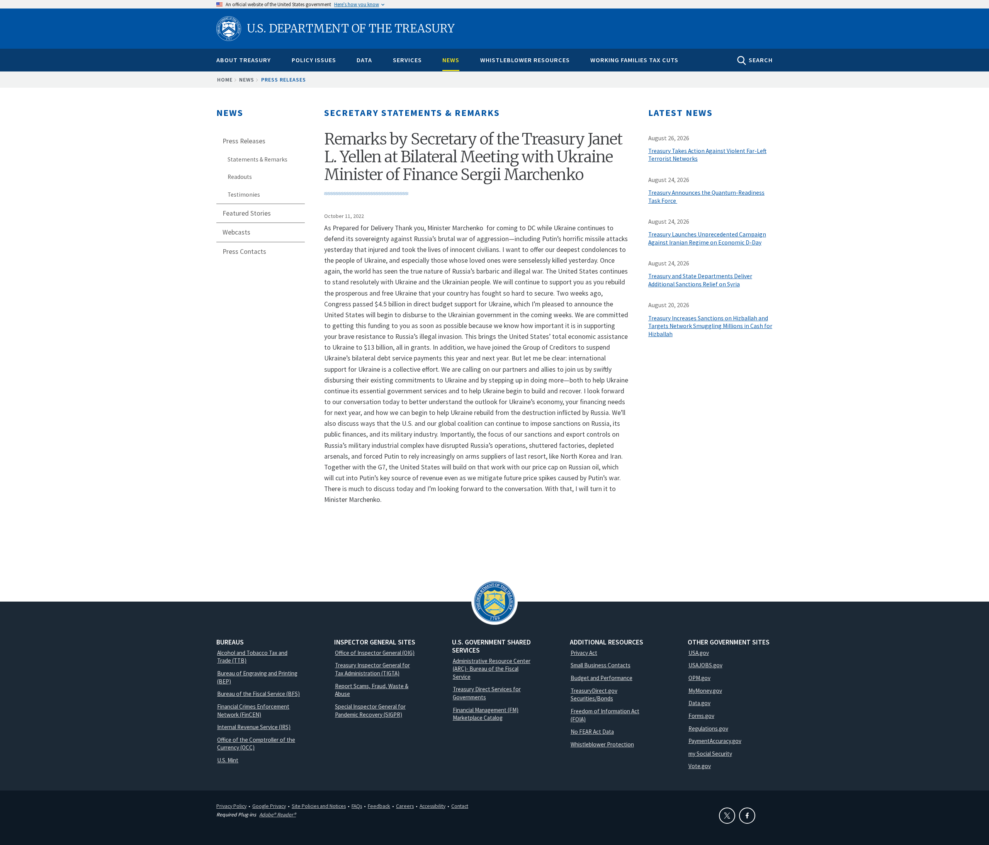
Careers (405, 805)
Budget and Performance (601, 678)
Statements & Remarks (257, 159)
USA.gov (698, 652)
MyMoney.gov (705, 690)
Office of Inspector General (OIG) (375, 652)
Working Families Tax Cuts (634, 60)
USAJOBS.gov (705, 665)
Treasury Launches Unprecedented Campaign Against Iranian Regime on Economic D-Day (707, 238)
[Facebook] (747, 816)
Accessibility (432, 805)
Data (364, 60)
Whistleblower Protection (602, 744)
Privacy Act (584, 652)
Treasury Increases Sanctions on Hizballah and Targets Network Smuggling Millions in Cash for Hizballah (710, 326)
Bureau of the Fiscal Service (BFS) (258, 693)
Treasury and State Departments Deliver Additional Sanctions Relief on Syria (700, 280)
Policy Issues (314, 60)
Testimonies (244, 194)
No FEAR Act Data (592, 731)
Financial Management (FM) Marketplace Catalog (485, 714)
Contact (459, 805)
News (450, 60)
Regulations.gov (708, 728)
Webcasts (236, 232)
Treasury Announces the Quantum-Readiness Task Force (706, 196)
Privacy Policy (231, 805)
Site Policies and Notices (319, 805)
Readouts (240, 176)
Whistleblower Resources (525, 60)
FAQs (357, 805)
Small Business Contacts (600, 665)
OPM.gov (699, 678)
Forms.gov (701, 715)
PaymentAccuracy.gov (714, 741)
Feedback (379, 805)
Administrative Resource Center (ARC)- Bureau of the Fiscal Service (491, 668)
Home (225, 79)
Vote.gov (699, 766)
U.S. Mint (227, 760)
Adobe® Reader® (277, 814)
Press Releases (283, 79)
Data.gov (699, 703)
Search (761, 60)
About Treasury (243, 60)
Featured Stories (247, 213)
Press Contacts (244, 251)
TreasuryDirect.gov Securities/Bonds (594, 694)
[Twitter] (727, 816)
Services (407, 60)
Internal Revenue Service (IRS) (254, 727)
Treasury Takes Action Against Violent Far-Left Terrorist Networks (707, 155)
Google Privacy (269, 805)
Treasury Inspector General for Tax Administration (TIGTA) (372, 669)
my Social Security (710, 753)
